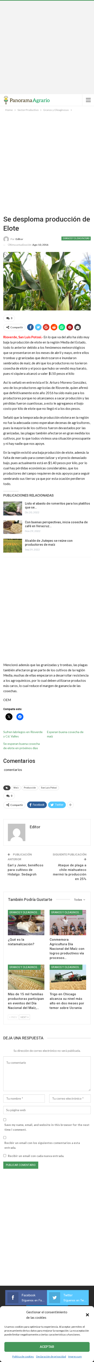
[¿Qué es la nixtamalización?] (26, 922)
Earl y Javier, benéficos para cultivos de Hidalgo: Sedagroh (25, 869)
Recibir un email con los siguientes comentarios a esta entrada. (42, 1145)
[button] (87, 1315)
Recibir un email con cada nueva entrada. (36, 1156)
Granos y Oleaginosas (76, 238)
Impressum (75, 1356)
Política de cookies (23, 1356)
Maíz (16, 788)
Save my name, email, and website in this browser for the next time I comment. (46, 1127)
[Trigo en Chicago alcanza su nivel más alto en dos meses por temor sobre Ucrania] (68, 977)
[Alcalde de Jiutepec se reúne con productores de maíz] (12, 546)
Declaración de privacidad (51, 1356)
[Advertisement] (47, 47)
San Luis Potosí (49, 788)
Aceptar (47, 1347)
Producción (30, 788)
